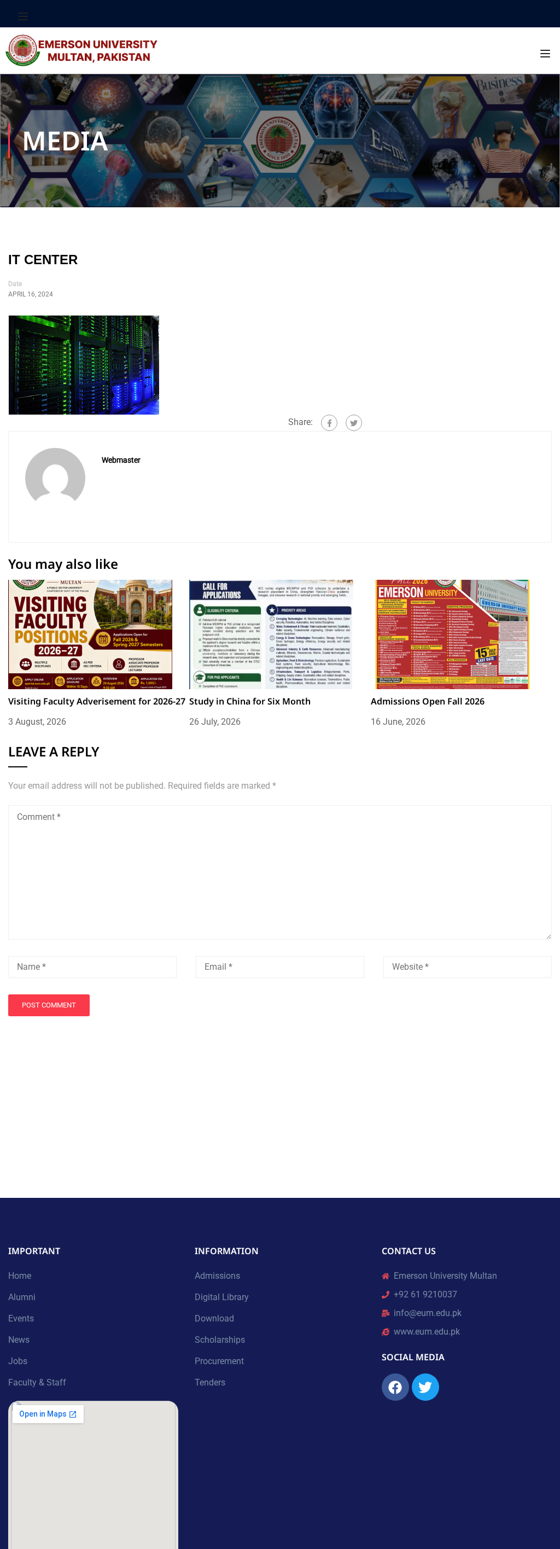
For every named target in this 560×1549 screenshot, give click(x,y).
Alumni (22, 1297)
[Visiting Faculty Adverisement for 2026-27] (90, 633)
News (19, 1340)
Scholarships (220, 1340)
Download (214, 1318)
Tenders (210, 1382)
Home (19, 1276)
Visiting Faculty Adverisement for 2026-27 (96, 701)
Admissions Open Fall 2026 (428, 701)
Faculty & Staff (37, 1382)
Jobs (17, 1361)
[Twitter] (354, 423)
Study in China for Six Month (250, 701)
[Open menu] (24, 16)
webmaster (121, 460)
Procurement (219, 1361)
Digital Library (222, 1297)
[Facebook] (329, 423)
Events (21, 1318)
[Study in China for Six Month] (271, 633)
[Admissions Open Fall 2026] (453, 633)
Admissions (217, 1276)
